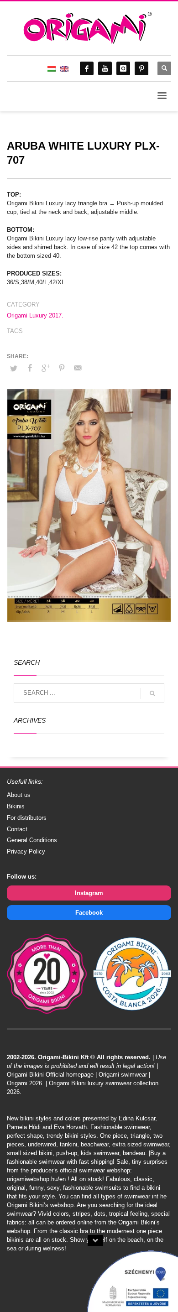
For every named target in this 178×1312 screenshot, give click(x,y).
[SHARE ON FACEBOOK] (30, 368)
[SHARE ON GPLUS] (45, 368)
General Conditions (32, 840)
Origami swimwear (123, 1074)
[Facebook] (87, 68)
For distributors (27, 817)
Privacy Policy (26, 851)
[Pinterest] (141, 68)
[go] (152, 693)
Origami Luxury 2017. (35, 315)
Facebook (89, 912)
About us (19, 794)
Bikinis (16, 806)
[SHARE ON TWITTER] (14, 368)
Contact (17, 829)
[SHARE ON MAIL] (77, 368)
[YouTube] (105, 68)
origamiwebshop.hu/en (36, 1179)
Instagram (89, 893)
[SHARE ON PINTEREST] (61, 368)
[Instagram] (123, 68)
